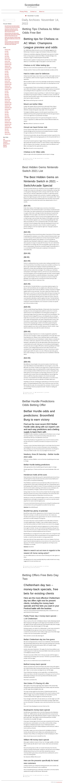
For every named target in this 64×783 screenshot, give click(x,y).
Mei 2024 (7, 94)
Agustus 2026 (7, 49)
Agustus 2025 (7, 69)
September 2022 (8, 127)
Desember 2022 (8, 122)
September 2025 (8, 67)
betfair (26, 567)
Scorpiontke (32, 4)
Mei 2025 (7, 74)
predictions (37, 567)
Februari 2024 (8, 99)
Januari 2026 (7, 61)
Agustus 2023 (7, 109)
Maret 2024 (7, 97)
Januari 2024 (7, 100)
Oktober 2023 (7, 105)
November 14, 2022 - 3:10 (29, 775)
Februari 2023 (8, 119)
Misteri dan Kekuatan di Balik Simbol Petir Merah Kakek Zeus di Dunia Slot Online (12, 39)
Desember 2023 (8, 102)
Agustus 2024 (7, 89)
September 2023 (8, 107)
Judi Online (47, 158)
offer (34, 567)
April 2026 (7, 56)
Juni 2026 (7, 52)
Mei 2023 (7, 114)
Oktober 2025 (7, 66)
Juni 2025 (7, 72)
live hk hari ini (6, 143)
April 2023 (7, 115)
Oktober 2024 (7, 86)
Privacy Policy (24, 11)
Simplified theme (59, 782)
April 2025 (7, 76)
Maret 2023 (7, 117)
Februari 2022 (8, 134)
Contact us (33, 11)
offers (29, 776)
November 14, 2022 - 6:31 (29, 566)
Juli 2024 (6, 91)
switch (32, 393)
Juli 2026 (6, 51)
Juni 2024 (7, 92)
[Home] (25, 16)
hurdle (31, 567)
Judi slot (5, 146)
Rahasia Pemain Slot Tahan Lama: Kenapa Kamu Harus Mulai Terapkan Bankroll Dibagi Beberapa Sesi (12, 34)
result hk (5, 142)
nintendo (29, 393)
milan (32, 159)
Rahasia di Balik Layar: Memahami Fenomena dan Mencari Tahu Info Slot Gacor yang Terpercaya (12, 43)
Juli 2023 (6, 110)
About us (41, 11)
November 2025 (8, 64)
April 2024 (7, 95)
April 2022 (7, 130)
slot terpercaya (6, 140)
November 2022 (8, 124)
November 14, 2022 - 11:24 (29, 392)
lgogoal (5, 145)
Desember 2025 (8, 62)
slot (4, 139)
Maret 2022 (7, 132)
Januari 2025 (7, 81)
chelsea (29, 159)
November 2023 (8, 104)
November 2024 (8, 84)
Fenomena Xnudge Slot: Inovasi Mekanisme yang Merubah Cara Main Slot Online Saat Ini (11, 30)
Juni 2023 (7, 112)
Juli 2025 (6, 71)
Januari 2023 (7, 120)
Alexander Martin (40, 158)
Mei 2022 (7, 129)
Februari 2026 (8, 59)
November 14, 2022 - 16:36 (29, 158)
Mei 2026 (7, 54)
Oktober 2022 (7, 125)
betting (26, 159)
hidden (26, 393)
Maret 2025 (7, 77)
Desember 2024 (8, 82)
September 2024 (8, 87)
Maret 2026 (7, 57)
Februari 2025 (8, 79)
